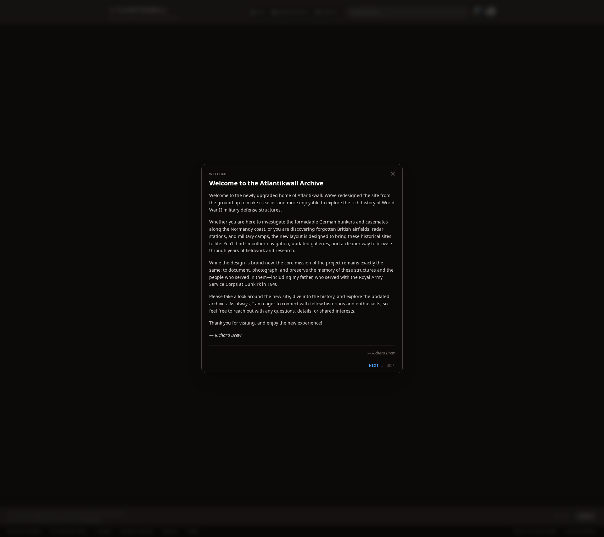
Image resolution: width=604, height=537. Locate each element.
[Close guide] (393, 173)
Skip (391, 365)
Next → (376, 365)
